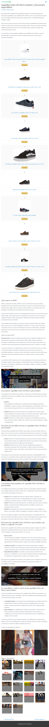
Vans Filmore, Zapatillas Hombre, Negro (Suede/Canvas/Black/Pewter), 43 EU (24, 164)
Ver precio (24, 64)
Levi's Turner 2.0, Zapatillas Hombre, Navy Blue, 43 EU (24, 112)
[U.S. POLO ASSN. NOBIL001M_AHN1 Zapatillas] (24, 206)
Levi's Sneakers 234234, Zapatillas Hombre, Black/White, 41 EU (24, 292)
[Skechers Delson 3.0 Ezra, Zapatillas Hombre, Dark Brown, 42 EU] (24, 232)
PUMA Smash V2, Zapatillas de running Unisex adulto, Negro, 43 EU (24, 87)
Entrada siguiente (40, 719)
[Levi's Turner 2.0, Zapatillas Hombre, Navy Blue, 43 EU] (24, 103)
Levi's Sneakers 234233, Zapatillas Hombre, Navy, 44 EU (24, 138)
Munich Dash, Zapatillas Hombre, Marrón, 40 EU (24, 189)
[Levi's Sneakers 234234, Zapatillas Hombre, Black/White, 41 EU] (24, 283)
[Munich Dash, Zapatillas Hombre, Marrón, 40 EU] (24, 180)
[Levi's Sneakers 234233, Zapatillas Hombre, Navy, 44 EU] (24, 129)
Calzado (3, 9)
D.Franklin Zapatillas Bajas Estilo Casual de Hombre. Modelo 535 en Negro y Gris (24, 266)
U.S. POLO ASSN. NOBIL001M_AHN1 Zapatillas (24, 215)
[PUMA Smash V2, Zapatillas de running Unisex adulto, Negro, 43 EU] (24, 78)
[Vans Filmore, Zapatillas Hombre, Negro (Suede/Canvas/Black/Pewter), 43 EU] (24, 155)
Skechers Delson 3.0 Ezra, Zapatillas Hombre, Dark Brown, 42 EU (24, 241)
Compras (8, 9)
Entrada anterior (8, 719)
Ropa (12, 9)
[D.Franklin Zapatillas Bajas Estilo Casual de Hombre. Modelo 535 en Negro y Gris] (24, 257)
